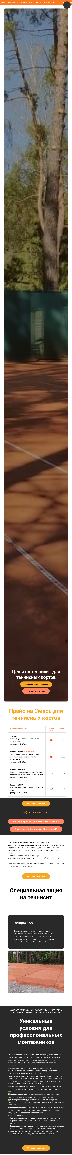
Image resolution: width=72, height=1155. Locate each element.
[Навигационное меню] (67, 5)
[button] (36, 803)
